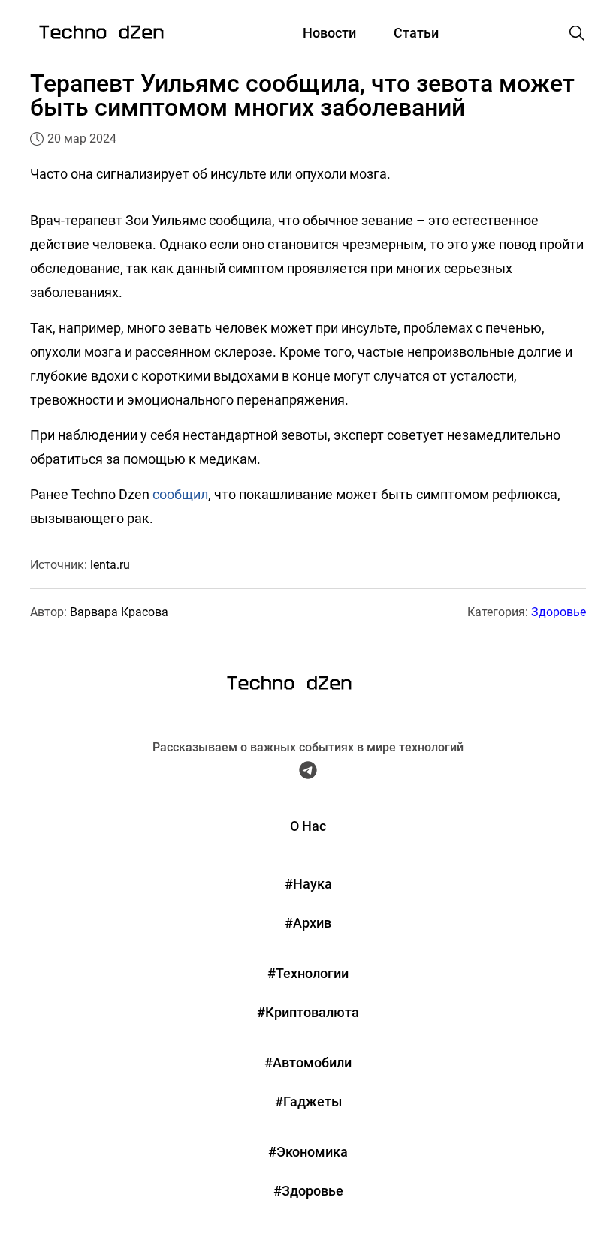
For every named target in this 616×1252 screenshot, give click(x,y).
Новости (329, 33)
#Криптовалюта (308, 1012)
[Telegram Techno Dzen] (308, 774)
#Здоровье (308, 1191)
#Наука (308, 884)
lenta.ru (110, 565)
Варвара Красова (119, 612)
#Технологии (308, 973)
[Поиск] (577, 33)
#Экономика (308, 1152)
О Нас (308, 826)
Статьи (416, 33)
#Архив (308, 923)
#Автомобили (308, 1062)
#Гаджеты (308, 1101)
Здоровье (558, 612)
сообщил (180, 494)
